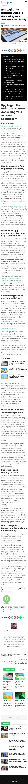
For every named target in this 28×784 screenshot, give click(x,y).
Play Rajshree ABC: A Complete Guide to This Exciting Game (16, 376)
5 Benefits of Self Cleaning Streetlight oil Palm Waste (17, 734)
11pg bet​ (10, 607)
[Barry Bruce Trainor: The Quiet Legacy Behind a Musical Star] (4, 748)
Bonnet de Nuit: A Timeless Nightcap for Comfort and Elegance (15, 662)
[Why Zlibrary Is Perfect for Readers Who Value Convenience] (4, 728)
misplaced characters (8, 328)
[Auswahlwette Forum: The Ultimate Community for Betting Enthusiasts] (4, 363)
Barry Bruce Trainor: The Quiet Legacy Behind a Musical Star (16, 748)
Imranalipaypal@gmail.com (13, 646)
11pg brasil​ (15, 607)
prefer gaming (16, 207)
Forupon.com (6, 592)
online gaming (13, 418)
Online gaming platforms (9, 126)
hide (12, 56)
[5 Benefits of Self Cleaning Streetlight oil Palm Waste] (4, 735)
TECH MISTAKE (12, 637)
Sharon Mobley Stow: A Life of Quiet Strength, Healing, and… (17, 754)
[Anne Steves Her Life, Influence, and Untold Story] (4, 768)
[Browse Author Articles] (14, 626)
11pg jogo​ (10, 609)
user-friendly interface (13, 183)
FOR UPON (21, 637)
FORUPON (17, 781)
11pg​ (6, 607)
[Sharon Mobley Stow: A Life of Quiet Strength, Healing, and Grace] (4, 755)
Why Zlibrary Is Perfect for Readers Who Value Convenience (17, 728)
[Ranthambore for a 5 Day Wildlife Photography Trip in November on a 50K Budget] (4, 741)
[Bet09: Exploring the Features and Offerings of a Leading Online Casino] (20, 695)
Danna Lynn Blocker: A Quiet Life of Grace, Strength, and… (18, 760)
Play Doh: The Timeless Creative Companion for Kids (18, 369)
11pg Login (16, 609)
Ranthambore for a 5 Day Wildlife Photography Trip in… (18, 740)
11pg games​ (4, 609)
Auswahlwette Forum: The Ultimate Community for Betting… (17, 363)
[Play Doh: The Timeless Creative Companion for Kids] (4, 370)
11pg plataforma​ (5, 611)
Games (3, 23)
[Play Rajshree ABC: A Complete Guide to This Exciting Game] (4, 376)
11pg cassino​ (22, 607)
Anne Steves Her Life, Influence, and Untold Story (17, 766)
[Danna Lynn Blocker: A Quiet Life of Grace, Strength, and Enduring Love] (4, 761)
